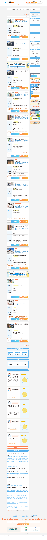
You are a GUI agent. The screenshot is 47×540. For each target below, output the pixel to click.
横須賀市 (26, 459)
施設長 (36, 515)
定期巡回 (20, 474)
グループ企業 (22, 533)
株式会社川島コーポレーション (17, 498)
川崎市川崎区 (10, 458)
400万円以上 (18, 485)
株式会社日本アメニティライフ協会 (22, 495)
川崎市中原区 (17, 458)
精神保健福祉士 (15, 507)
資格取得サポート (14, 490)
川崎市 (8, 458)
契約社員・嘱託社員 (13, 466)
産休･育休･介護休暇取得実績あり (23, 490)
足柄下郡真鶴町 (15, 462)
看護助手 (15, 502)
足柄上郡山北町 (24, 461)
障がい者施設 (12, 474)
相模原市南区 (23, 459)
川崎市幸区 (14, 458)
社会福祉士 (11, 506)
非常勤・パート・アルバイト (19, 466)
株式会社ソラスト (10, 497)
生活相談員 (13, 502)
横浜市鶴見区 (10, 456)
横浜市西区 (17, 456)
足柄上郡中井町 (13, 461)
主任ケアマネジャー (27, 515)
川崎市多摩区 (23, 458)
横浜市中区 (20, 456)
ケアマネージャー (19, 502)
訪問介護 (8, 473)
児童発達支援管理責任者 (11, 503)
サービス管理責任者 (21, 516)
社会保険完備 (21, 491)
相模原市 (13, 459)
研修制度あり (18, 490)
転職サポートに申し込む (31, 2)
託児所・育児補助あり (12, 491)
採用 (20, 533)
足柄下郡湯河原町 (20, 462)
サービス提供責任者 (23, 502)
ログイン (40, 2)
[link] (9, 16)
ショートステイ (23, 474)
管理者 (17, 503)
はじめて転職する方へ (35, 97)
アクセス (13, 533)
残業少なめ (8, 491)
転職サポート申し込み (23, 524)
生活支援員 (15, 503)
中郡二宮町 (9, 461)
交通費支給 (25, 491)
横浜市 (8, 456)
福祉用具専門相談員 (26, 516)
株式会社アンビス (23, 498)
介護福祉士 (8, 506)
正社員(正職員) (9, 466)
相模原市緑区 (34, 16)
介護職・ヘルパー (9, 502)
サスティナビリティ (17, 533)
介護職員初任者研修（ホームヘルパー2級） (18, 506)
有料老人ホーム (17, 473)
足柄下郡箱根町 (12, 462)
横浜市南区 (23, 456)
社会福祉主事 (24, 506)
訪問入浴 (15, 474)
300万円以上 (12, 485)
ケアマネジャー (22, 515)
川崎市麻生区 (10, 459)
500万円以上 (21, 485)
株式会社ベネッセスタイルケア (10, 495)
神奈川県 (14, 374)
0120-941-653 (14, 529)
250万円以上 (8, 485)
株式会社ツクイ (16, 495)
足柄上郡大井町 (16, 461)
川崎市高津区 (20, 458)
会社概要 (11, 533)
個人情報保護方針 (26, 533)
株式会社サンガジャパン (11, 498)
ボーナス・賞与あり (18, 491)
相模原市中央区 (19, 459)
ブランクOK (10, 490)
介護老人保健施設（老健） (13, 473)
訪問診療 (17, 474)
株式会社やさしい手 (15, 497)
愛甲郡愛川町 (23, 462)
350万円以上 (15, 485)
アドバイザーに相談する (13, 397)
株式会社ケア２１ (19, 497)
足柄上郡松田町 (20, 461)
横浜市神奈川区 (14, 456)
